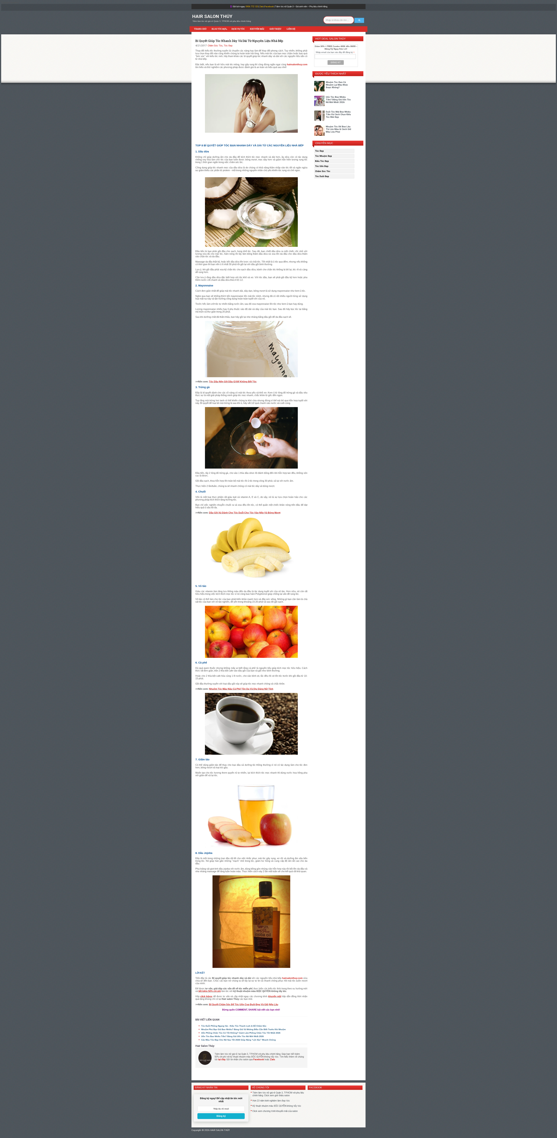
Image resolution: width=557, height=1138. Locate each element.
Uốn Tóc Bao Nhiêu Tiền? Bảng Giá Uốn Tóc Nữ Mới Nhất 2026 (232, 1036)
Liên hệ (291, 29)
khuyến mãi (274, 996)
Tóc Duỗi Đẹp (322, 176)
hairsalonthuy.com (297, 64)
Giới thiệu (275, 29)
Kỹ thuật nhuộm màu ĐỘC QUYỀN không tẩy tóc (276, 1105)
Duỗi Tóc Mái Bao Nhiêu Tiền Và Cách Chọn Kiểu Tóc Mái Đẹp (338, 114)
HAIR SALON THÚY (212, 16)
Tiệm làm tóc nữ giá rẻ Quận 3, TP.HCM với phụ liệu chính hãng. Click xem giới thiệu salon (278, 1094)
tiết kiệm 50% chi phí (209, 991)
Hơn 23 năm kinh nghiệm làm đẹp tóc (271, 1100)
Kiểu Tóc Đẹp (322, 161)
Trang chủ (200, 29)
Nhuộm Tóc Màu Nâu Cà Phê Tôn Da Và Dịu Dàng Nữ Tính (241, 689)
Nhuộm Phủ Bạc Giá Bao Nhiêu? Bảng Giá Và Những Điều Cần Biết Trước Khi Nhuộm (243, 1029)
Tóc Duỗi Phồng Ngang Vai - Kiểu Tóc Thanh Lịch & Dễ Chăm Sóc (233, 1026)
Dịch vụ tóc (238, 29)
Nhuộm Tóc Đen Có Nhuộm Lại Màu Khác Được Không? (337, 85)
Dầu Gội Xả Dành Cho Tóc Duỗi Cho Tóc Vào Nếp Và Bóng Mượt (244, 512)
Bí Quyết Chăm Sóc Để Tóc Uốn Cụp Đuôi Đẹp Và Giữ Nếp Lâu (243, 1004)
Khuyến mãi (257, 29)
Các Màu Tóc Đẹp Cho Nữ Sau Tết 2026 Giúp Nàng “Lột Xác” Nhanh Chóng (238, 1040)
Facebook (269, 6)
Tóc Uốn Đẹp (321, 166)
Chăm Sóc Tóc (215, 45)
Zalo (261, 6)
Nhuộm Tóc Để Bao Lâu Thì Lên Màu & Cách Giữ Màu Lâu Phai (338, 129)
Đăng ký (221, 1116)
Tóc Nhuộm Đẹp (323, 156)
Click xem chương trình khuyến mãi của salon (275, 1111)
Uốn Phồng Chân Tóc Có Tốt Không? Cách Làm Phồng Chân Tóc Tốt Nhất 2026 (240, 1033)
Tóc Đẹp (228, 45)
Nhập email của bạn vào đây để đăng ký (335, 52)
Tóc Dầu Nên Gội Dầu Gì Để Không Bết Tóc (233, 381)
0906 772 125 (252, 6)
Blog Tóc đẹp (219, 29)
